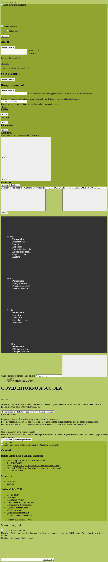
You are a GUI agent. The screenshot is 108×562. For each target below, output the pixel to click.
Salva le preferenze (23, 440)
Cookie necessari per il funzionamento (18, 432)
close (4, 213)
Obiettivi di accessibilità (17, 507)
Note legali (11, 497)
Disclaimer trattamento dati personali (17, 538)
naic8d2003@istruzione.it (36, 465)
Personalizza (7, 412)
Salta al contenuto (9, 2)
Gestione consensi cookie (18, 512)
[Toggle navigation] (23, 200)
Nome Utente (34, 50)
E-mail (31, 93)
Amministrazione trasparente (19, 515)
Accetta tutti (44, 412)
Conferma (15, 185)
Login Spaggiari (73, 99)
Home (9, 378)
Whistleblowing (14, 510)
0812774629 (16, 463)
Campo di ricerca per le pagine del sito (18, 376)
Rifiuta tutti (24, 412)
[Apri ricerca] (84, 200)
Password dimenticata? (11, 58)
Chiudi (4, 115)
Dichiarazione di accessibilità (19, 505)
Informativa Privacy (15, 500)
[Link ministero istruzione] (13, 5)
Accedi (5, 36)
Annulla (5, 185)
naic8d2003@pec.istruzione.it (36, 468)
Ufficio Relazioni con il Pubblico (21, 502)
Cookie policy (13, 495)
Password (32, 53)
